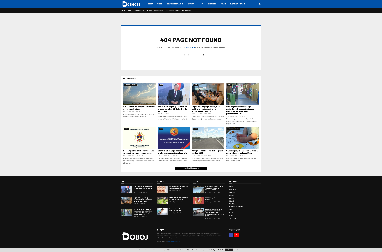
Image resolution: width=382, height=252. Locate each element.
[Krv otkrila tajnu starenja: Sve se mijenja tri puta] (162, 189)
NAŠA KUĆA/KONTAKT (237, 4)
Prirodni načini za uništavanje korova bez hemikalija (178, 198)
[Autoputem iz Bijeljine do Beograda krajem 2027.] (208, 138)
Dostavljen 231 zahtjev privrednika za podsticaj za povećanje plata (138, 152)
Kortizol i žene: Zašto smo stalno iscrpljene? (177, 209)
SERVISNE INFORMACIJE (175, 4)
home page (190, 47)
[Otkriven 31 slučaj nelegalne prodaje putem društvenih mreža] (174, 138)
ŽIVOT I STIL (212, 4)
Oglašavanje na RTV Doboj (173, 10)
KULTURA (191, 4)
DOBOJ (150, 4)
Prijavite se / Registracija (156, 10)
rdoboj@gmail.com (174, 241)
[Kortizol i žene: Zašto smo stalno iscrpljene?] (162, 211)
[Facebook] (231, 235)
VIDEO (231, 212)
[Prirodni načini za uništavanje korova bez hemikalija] (162, 200)
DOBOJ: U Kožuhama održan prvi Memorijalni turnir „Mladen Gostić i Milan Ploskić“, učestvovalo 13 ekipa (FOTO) (214, 212)
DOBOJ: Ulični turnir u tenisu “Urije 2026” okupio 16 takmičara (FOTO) (214, 188)
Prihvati (229, 250)
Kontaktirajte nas (186, 10)
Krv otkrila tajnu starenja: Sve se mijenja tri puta (178, 187)
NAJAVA (231, 198)
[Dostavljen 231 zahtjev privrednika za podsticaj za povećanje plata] (139, 138)
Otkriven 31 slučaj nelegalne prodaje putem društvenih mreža (172, 152)
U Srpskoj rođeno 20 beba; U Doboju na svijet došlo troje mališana (242, 152)
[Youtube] (236, 235)
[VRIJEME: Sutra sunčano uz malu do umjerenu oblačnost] (139, 94)
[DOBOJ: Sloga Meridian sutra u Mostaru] (198, 200)
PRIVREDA (232, 204)
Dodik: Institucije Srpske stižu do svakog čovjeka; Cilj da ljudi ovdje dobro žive (172, 109)
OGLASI (223, 4)
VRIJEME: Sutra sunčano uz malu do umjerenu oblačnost (139, 108)
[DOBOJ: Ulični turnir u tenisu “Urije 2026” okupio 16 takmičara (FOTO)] (198, 189)
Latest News (129, 78)
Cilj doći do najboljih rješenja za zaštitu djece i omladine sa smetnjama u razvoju (206, 109)
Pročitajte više (238, 250)
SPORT (201, 4)
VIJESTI (159, 4)
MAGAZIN (232, 195)
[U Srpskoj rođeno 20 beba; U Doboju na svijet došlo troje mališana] (242, 138)
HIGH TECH (232, 189)
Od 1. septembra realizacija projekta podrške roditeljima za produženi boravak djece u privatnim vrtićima (240, 110)
